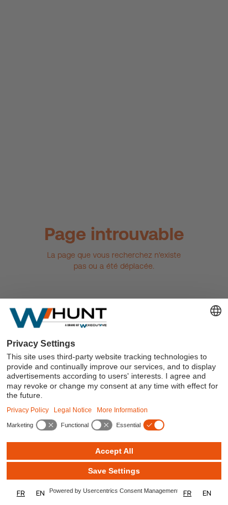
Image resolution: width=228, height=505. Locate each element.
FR (21, 493)
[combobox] (20, 493)
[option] (40, 493)
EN (40, 493)
